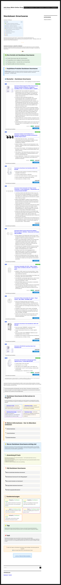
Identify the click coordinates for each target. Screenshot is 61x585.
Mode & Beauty (31, 7)
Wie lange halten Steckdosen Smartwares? (14, 485)
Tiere (36, 7)
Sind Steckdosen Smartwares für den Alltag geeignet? (16, 476)
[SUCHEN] (40, 567)
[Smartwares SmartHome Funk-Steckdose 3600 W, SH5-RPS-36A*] (9, 171)
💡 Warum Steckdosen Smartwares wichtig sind (12, 29)
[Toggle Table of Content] (21, 22)
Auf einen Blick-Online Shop (13, 7)
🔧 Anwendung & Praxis (8, 30)
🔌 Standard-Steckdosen (11, 437)
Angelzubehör (41, 7)
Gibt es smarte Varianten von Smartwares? (14, 481)
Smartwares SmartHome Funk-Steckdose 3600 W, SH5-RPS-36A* (26, 168)
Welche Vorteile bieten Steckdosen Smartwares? (15, 472)
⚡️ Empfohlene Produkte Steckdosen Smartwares (12, 24)
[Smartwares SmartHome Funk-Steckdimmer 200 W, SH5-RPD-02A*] (9, 327)
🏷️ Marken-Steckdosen (10, 428)
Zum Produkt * (36, 128)
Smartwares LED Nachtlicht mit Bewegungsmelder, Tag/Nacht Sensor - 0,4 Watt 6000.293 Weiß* (25, 360)
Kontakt (10, 574)
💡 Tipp (6, 34)
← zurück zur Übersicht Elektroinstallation (22, 556)
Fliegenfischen (54, 7)
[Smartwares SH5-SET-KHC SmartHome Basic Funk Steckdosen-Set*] (9, 349)
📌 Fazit (6, 35)
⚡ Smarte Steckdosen (10, 433)
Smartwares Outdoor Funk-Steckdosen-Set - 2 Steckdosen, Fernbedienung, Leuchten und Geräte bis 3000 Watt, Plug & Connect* (25, 135)
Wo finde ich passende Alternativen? (13, 489)
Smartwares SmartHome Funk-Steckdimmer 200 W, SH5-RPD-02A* (26, 324)
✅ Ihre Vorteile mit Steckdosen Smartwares (11, 23)
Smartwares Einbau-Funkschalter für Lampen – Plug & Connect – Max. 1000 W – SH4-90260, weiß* (26, 298)
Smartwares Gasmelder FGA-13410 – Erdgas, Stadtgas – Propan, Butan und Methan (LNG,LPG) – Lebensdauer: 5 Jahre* (26, 268)
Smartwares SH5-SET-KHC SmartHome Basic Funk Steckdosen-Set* (24, 346)
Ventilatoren (26, 7)
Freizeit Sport (48, 7)
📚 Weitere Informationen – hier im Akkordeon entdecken (13, 28)
